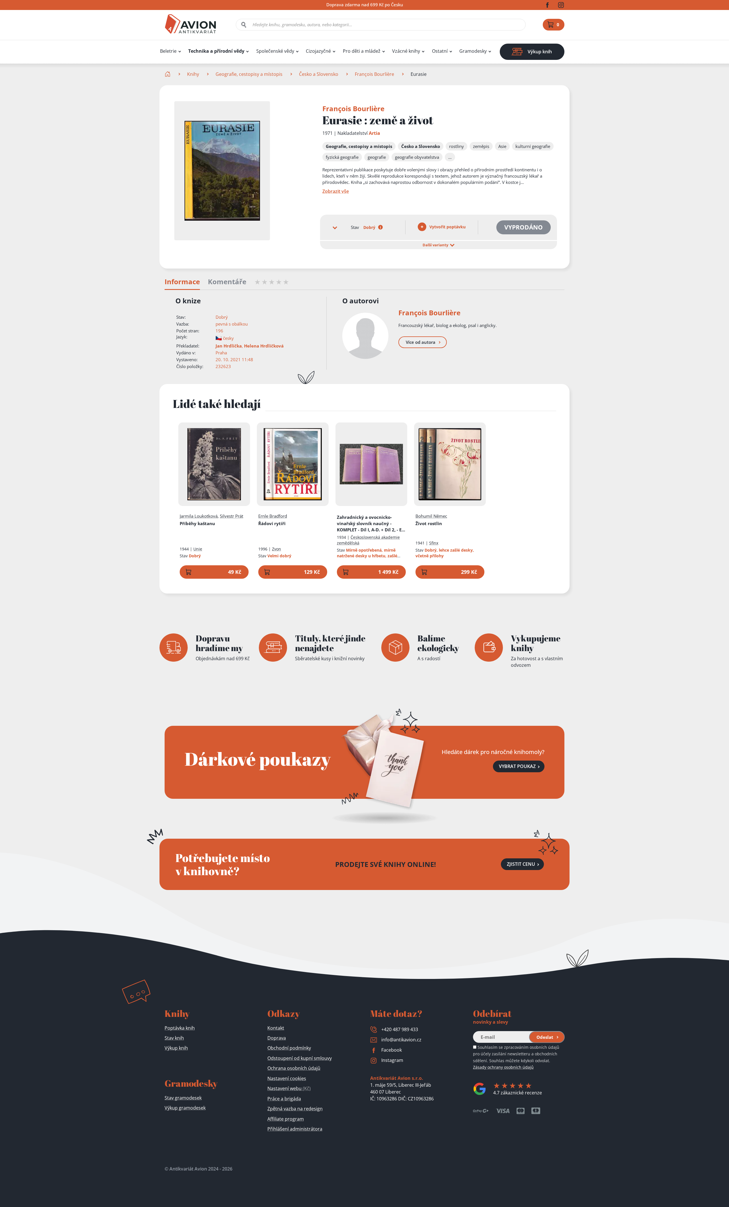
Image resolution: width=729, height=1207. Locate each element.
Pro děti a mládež (361, 51)
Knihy (193, 74)
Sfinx (433, 543)
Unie (197, 549)
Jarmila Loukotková (199, 516)
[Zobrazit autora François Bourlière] (365, 336)
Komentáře (227, 282)
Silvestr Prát (231, 516)
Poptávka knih (180, 1028)
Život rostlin (428, 523)
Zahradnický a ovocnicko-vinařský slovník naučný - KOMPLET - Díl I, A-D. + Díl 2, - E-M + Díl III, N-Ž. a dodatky (370, 523)
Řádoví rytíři (272, 523)
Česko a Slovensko (318, 74)
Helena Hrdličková (264, 346)
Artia (374, 133)
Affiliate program (285, 1119)
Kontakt (275, 1028)
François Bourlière (374, 74)
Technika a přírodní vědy (216, 51)
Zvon (276, 549)
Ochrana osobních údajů (293, 1068)
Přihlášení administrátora (294, 1129)
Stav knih (174, 1038)
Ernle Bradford (272, 516)
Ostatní (440, 51)
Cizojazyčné (318, 51)
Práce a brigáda (284, 1099)
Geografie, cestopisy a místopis (249, 74)
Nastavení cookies (286, 1078)
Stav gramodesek (183, 1098)
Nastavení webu (289, 1088)
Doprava (276, 1038)
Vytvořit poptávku (447, 226)
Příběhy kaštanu (197, 523)
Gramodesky (473, 51)
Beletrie (168, 51)
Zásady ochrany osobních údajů (503, 1067)
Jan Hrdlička (229, 346)
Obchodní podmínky (289, 1048)
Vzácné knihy (406, 51)
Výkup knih (176, 1048)
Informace (182, 282)
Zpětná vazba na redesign (295, 1109)
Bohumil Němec (431, 516)
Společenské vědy (275, 51)
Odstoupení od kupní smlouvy (299, 1058)
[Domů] (168, 74)
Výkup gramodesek (185, 1108)
